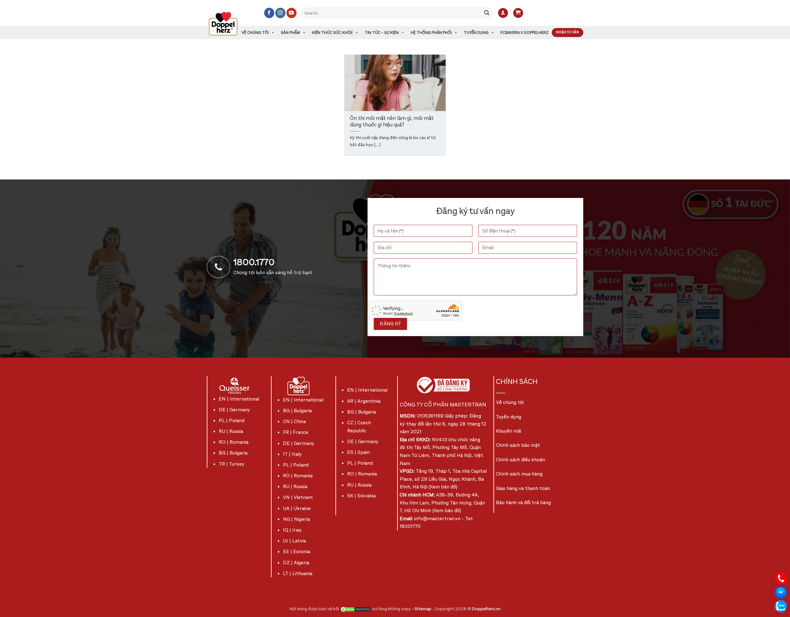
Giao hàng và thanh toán (523, 488)
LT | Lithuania (297, 573)
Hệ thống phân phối (431, 32)
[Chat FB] (781, 592)
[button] (503, 13)
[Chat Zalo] (781, 606)
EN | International (239, 399)
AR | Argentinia (363, 401)
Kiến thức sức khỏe (332, 32)
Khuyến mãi (508, 431)
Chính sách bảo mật (518, 445)
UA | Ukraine (297, 508)
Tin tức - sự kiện (382, 32)
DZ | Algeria (296, 562)
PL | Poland (231, 420)
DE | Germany (234, 409)
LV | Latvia (294, 540)
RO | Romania (233, 442)
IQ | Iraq (292, 530)
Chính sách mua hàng (519, 474)
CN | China (294, 421)
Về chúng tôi (255, 32)
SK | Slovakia (361, 495)
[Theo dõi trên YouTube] (291, 13)
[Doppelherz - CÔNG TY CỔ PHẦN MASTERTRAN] (230, 24)
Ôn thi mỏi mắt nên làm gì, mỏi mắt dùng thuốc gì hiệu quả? (392, 122)
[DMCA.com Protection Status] (355, 609)
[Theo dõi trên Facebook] (269, 13)
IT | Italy (292, 454)
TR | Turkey (231, 464)
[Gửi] (486, 13)
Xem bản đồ (443, 486)
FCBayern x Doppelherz (525, 32)
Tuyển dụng (476, 32)
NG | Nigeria (296, 519)
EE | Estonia (296, 551)
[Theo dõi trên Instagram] (280, 13)
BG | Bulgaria (233, 453)
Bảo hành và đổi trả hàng (523, 502)
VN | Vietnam (298, 497)
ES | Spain (358, 452)
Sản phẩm (290, 32)
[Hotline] (781, 578)
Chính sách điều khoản (520, 459)
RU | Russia (231, 431)
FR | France (295, 432)
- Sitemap (422, 609)
